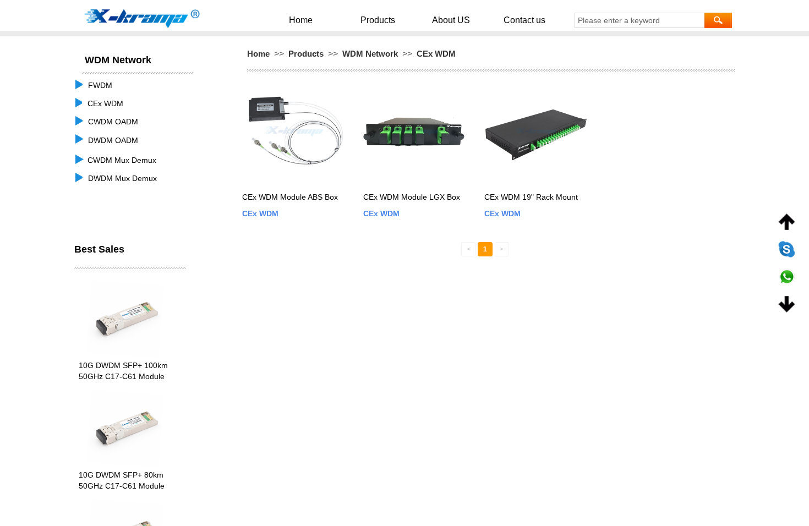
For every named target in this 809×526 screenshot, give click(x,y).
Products (377, 20)
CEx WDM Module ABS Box (290, 197)
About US (451, 20)
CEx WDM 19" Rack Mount (531, 197)
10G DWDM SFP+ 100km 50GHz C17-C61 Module (123, 371)
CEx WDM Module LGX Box (411, 197)
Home (301, 20)
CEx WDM (436, 53)
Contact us (524, 20)
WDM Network (370, 53)
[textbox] (639, 20)
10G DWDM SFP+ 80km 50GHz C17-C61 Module (122, 480)
